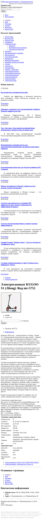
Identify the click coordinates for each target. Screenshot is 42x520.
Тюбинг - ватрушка (11, 69)
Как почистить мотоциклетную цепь (14, 92)
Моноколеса (9, 58)
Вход (6, 15)
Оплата (7, 26)
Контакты (8, 27)
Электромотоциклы (12, 75)
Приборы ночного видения (14, 62)
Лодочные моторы (11, 57)
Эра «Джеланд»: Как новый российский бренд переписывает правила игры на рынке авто (18, 129)
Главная (7, 20)
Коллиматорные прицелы (18, 47)
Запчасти (8, 51)
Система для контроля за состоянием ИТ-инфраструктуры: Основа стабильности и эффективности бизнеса (16, 205)
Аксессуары (9, 36)
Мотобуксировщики (12, 60)
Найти (3, 11)
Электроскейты (10, 79)
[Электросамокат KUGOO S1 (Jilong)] (11, 312)
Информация (9, 332)
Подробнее (4, 103)
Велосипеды (9, 38)
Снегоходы (9, 66)
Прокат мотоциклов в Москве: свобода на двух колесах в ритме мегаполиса (18, 187)
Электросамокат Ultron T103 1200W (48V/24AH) (22, 462)
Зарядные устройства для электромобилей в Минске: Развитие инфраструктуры (20, 110)
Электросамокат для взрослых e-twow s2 (19, 464)
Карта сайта (9, 29)
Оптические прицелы (16, 49)
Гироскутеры (9, 40)
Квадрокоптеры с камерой (14, 53)
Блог (6, 22)
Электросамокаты (11, 77)
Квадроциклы (10, 55)
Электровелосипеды (12, 71)
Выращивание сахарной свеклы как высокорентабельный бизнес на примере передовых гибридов (20, 146)
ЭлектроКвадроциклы (12, 73)
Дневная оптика (10, 44)
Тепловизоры (9, 68)
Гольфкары (9, 42)
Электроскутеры (10, 80)
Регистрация (9, 17)
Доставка (8, 24)
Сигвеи (7, 64)
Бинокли (12, 46)
